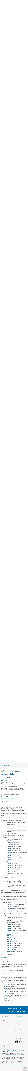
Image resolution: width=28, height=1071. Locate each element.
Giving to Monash (5, 1046)
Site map (17, 1035)
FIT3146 (9, 859)
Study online (4, 1036)
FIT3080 (9, 846)
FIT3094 (9, 852)
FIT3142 (9, 857)
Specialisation (4, 780)
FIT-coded (12, 911)
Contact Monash (18, 1024)
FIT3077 (9, 842)
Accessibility (6, 1054)
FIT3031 (9, 839)
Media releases (18, 1026)
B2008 (5, 984)
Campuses (17, 1020)
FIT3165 (9, 867)
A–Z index (17, 1022)
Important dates (5, 1018)
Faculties (17, 1018)
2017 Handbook (5, 765)
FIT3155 (9, 830)
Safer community (5, 1034)
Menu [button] (2, 2)
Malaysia (6, 801)
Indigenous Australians (6, 1032)
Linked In (6, 1011)
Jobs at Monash (5, 1028)
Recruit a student (5, 1030)
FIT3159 (9, 865)
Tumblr (18, 1011)
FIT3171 (9, 833)
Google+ (15, 1011)
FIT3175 (9, 871)
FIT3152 (9, 863)
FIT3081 (9, 848)
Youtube (21, 1011)
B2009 (5, 988)
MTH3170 (9, 873)
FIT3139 (9, 855)
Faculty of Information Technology (8, 798)
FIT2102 (9, 826)
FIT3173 (9, 869)
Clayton (2, 801)
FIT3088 (9, 850)
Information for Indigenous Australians (17, 1064)
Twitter (10, 1011)
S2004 (5, 998)
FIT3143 (9, 828)
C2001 (5, 970)
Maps (3, 1026)
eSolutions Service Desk (13, 1050)
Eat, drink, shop (5, 1022)
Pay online (4, 1020)
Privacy (22, 1054)
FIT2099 (9, 822)
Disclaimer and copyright (15, 1054)
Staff (3, 1042)
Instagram (3, 1011)
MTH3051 (11, 885)
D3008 (5, 991)
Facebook (12, 1011)
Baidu (24, 1011)
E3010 (5, 995)
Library (3, 1024)
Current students (5, 1040)
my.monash (4, 1038)
